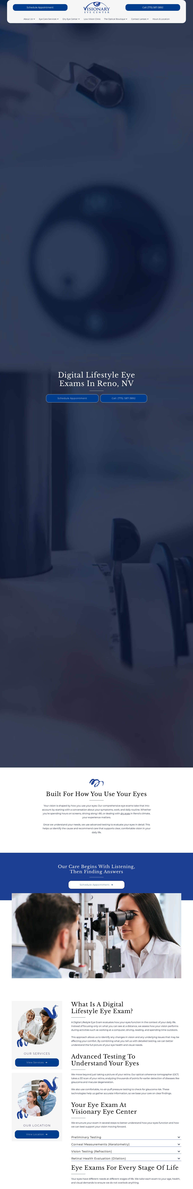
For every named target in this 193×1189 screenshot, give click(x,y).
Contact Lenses (138, 19)
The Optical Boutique (114, 19)
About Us (28, 19)
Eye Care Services (47, 19)
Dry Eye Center (70, 19)
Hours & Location (161, 19)
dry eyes (125, 813)
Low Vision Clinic (92, 19)
